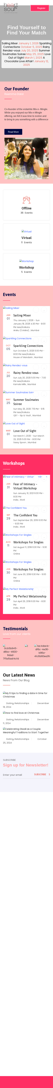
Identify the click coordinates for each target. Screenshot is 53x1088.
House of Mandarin (23, 357)
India (16, 499)
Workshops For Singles (28, 542)
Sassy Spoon (20, 442)
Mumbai (35, 330)
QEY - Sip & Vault (22, 415)
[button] (44, 310)
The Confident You (25, 515)
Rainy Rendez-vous (25, 372)
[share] (36, 310)
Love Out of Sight (24, 431)
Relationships (22, 703)
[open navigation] (25, 8)
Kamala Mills (19, 384)
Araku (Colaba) (21, 330)
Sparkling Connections (28, 345)
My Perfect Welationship (29, 596)
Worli (22, 499)
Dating (10, 703)
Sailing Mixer (22, 315)
